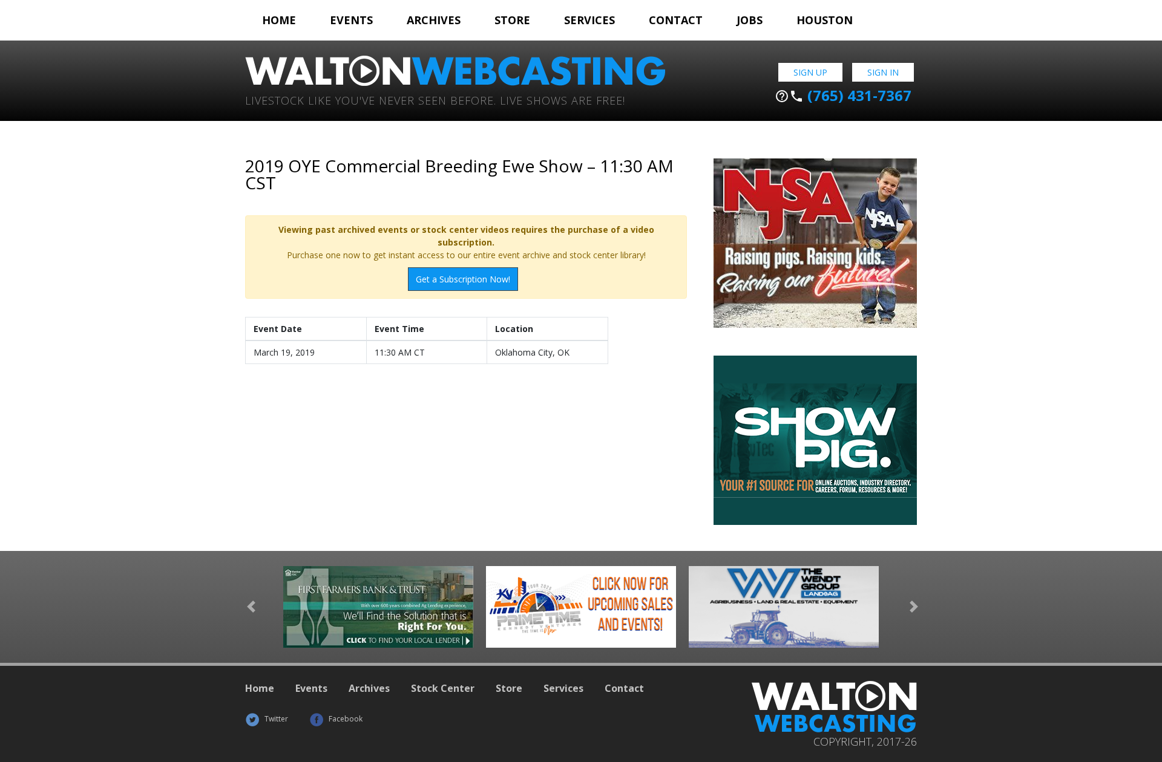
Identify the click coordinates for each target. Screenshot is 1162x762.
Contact (676, 20)
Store (512, 20)
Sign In (883, 72)
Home (279, 20)
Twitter (275, 719)
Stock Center (442, 688)
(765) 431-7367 (843, 95)
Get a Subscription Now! (463, 279)
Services (589, 20)
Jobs (750, 20)
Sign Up (810, 72)
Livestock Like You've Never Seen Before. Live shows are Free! (435, 99)
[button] (251, 607)
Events (351, 20)
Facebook (345, 719)
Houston (824, 20)
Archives (434, 20)
